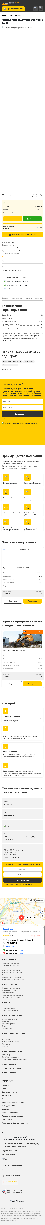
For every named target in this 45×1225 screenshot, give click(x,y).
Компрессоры (7, 1028)
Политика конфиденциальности (15, 1123)
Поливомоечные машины (11, 1041)
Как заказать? (17, 298)
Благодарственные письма (13, 1102)
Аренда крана (29, 361)
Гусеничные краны (8, 1008)
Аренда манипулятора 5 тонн (12, 361)
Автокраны (6, 1006)
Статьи (4, 1099)
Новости (5, 1085)
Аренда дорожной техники (12, 1015)
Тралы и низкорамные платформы (14, 1059)
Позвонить (34, 219)
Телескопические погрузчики (12, 995)
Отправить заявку (22, 414)
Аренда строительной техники (13, 1033)
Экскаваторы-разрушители (12, 972)
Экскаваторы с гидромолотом (13, 975)
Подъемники (6, 1039)
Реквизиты (6, 1095)
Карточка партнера (10, 1113)
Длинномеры (6, 1055)
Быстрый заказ (13, 219)
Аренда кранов (7, 1002)
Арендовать (32, 601)
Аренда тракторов (9, 1072)
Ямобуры (5, 1046)
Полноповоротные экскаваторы (13, 980)
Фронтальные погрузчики (11, 997)
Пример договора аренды (12, 1116)
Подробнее (13, 601)
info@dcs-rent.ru (10, 815)
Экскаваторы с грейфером (11, 977)
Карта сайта (7, 1120)
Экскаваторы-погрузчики (11, 970)
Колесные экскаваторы (10, 965)
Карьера (5, 1109)
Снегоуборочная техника (11, 1068)
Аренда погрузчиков (9, 984)
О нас (4, 1089)
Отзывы (29, 298)
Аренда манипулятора (17, 15)
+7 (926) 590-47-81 (10, 804)
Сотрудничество (8, 1106)
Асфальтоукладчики (9, 1019)
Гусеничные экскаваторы (11, 963)
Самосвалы (6, 1044)
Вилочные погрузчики (9, 990)
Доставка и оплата (9, 1092)
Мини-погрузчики (8, 993)
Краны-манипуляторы (10, 1011)
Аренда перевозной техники (12, 1051)
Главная (4, 15)
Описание (5, 298)
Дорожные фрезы (8, 1024)
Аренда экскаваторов (10, 959)
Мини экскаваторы (9, 968)
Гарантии (38, 298)
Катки (4, 1026)
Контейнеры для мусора (10, 1057)
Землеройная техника (10, 1065)
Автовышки (6, 1037)
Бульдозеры (6, 1021)
